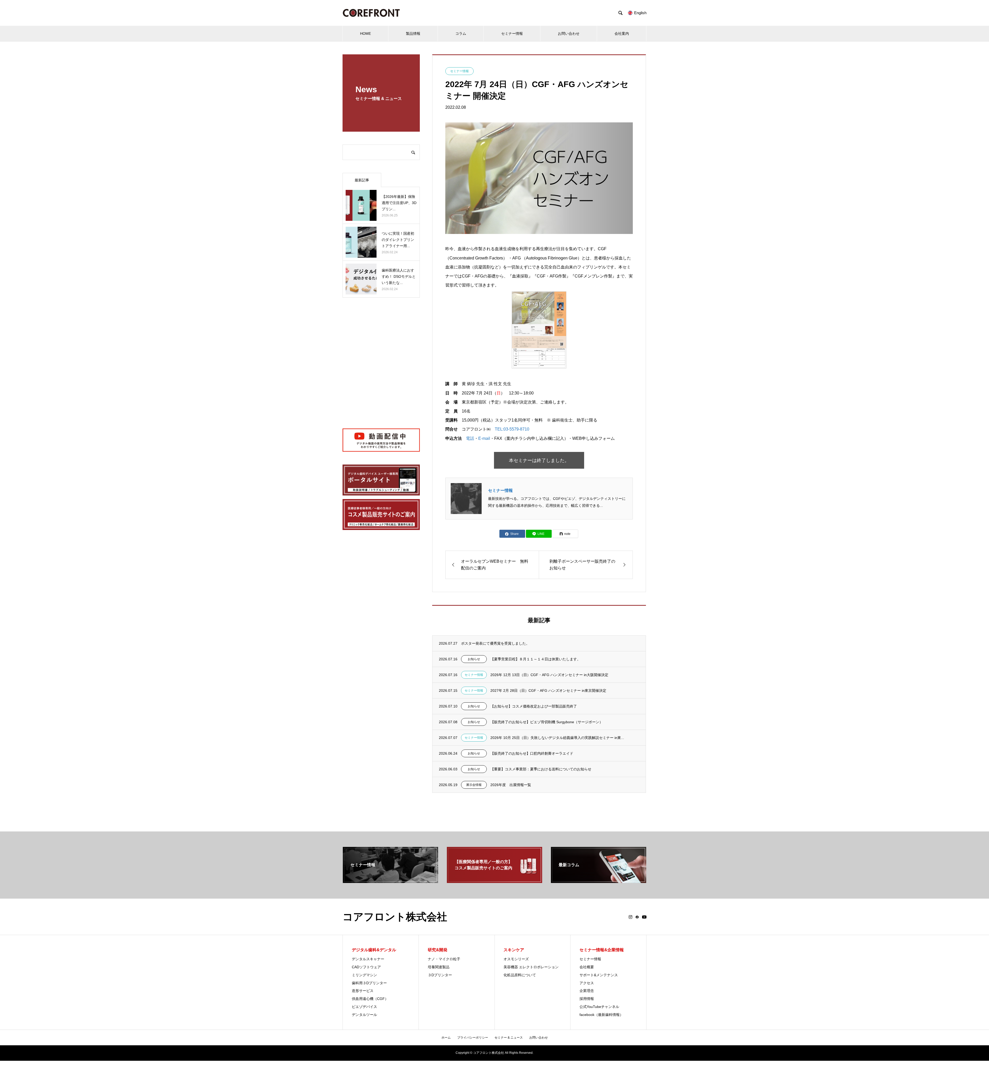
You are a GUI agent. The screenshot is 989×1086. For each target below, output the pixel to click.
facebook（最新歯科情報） (601, 1015)
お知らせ (474, 659)
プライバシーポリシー (472, 1037)
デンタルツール (364, 1015)
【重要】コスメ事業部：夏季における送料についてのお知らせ (540, 769)
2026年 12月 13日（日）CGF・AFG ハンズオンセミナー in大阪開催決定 (549, 675)
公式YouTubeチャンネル (599, 1007)
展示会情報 (474, 785)
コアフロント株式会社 (395, 917)
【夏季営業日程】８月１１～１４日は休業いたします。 (535, 659)
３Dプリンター (440, 975)
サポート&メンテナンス (598, 975)
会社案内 (622, 33)
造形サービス (362, 991)
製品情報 (413, 33)
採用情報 (586, 999)
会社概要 (586, 967)
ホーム (446, 1037)
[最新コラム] (598, 881)
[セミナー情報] (390, 881)
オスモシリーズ (516, 959)
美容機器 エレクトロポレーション (531, 967)
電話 (470, 438)
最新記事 (362, 180)
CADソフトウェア (366, 967)
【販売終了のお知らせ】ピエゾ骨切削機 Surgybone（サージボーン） (546, 722)
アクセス (586, 983)
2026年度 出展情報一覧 (510, 785)
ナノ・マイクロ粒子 (444, 959)
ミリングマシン (364, 975)
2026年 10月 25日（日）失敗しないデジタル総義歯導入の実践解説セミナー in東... (557, 738)
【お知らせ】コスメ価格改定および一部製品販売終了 (533, 706)
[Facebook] (637, 917)
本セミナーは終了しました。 (539, 460)
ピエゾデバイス (364, 1007)
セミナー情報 (512, 33)
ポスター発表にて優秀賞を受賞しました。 (495, 643)
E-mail (484, 438)
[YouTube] (644, 917)
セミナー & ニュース (508, 1037)
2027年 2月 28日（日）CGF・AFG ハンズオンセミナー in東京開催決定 (548, 690)
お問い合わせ (568, 33)
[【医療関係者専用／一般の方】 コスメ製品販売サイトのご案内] (494, 881)
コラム (460, 33)
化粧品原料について (520, 975)
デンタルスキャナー (368, 959)
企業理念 (586, 991)
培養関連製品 (438, 967)
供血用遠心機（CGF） (370, 999)
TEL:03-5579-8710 (512, 429)
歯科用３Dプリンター (369, 983)
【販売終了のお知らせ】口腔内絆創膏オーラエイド (531, 753)
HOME (365, 33)
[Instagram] (630, 917)
